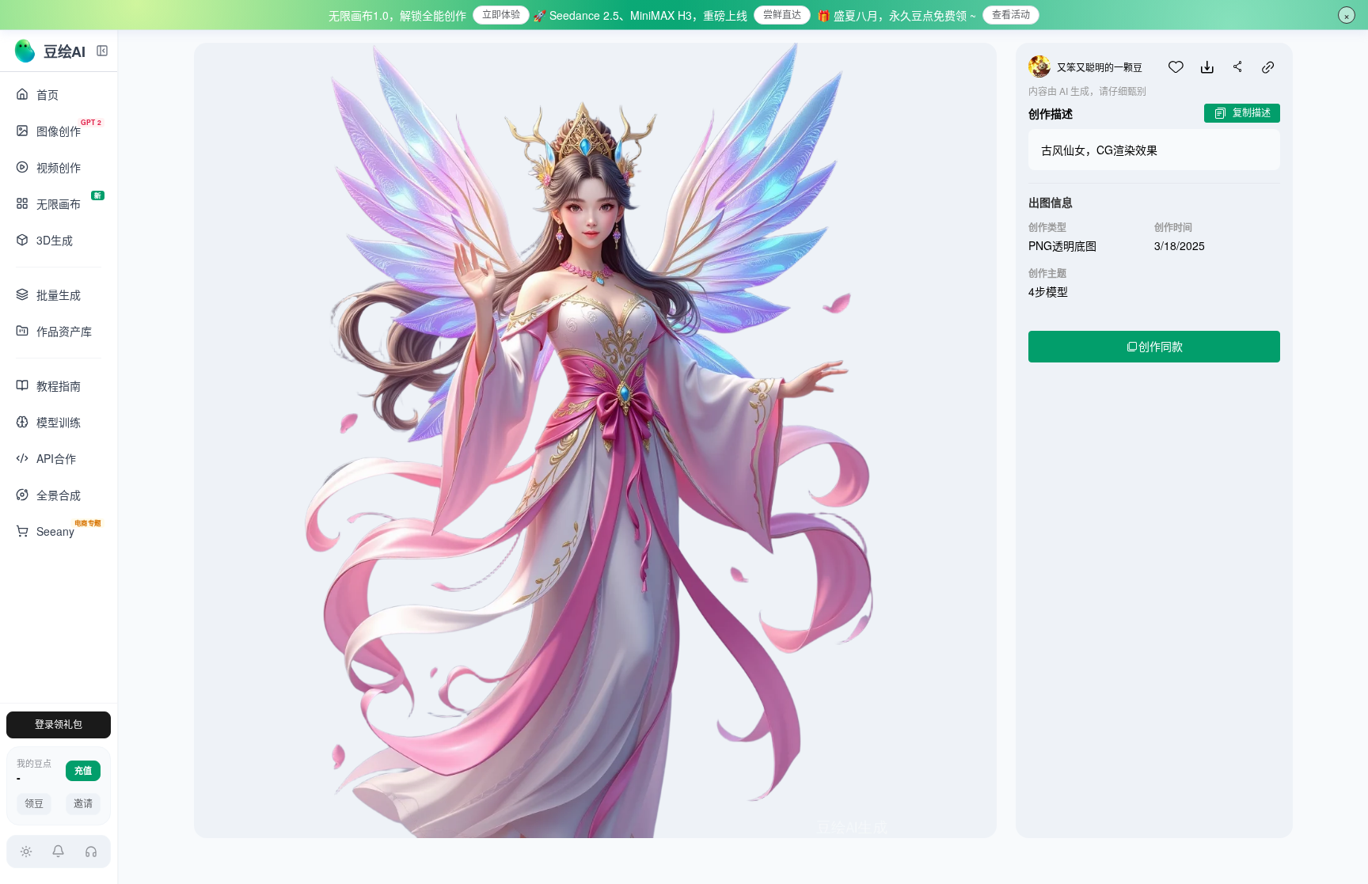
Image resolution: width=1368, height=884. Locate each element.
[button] (59, 851)
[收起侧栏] (102, 51)
